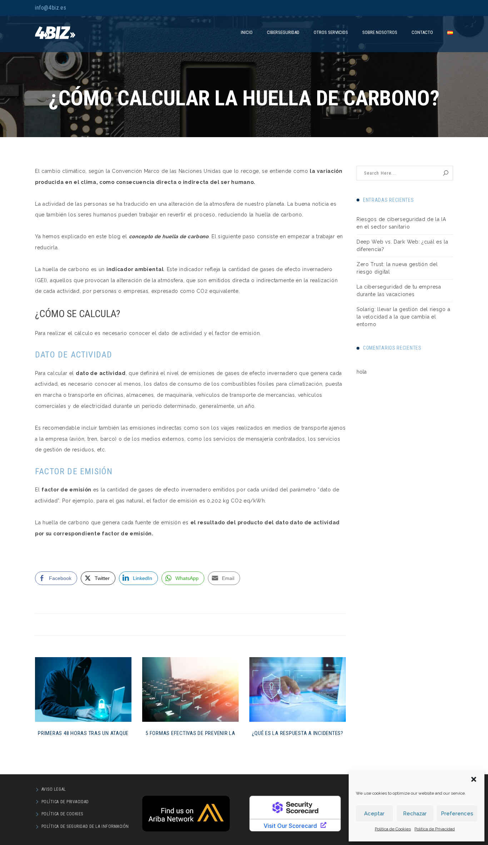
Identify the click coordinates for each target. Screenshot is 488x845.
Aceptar (374, 813)
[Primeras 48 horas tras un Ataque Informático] (83, 689)
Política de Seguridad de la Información (85, 826)
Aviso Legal (53, 789)
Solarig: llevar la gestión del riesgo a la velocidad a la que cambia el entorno (403, 316)
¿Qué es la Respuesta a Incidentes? (297, 733)
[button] (473, 779)
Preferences (457, 813)
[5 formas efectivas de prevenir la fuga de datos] (190, 689)
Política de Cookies (393, 828)
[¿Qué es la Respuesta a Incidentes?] (297, 689)
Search (445, 173)
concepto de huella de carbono (169, 236)
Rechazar (415, 813)
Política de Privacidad (434, 828)
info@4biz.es (50, 7)
